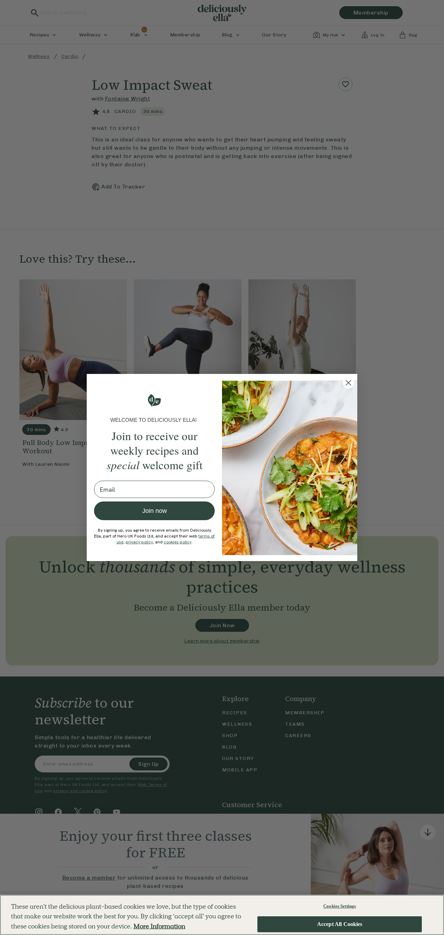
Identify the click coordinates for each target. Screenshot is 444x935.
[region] (222, 915)
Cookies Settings (339, 906)
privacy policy (139, 542)
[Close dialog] (348, 383)
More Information (159, 926)
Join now (154, 510)
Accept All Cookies (339, 924)
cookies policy (177, 542)
